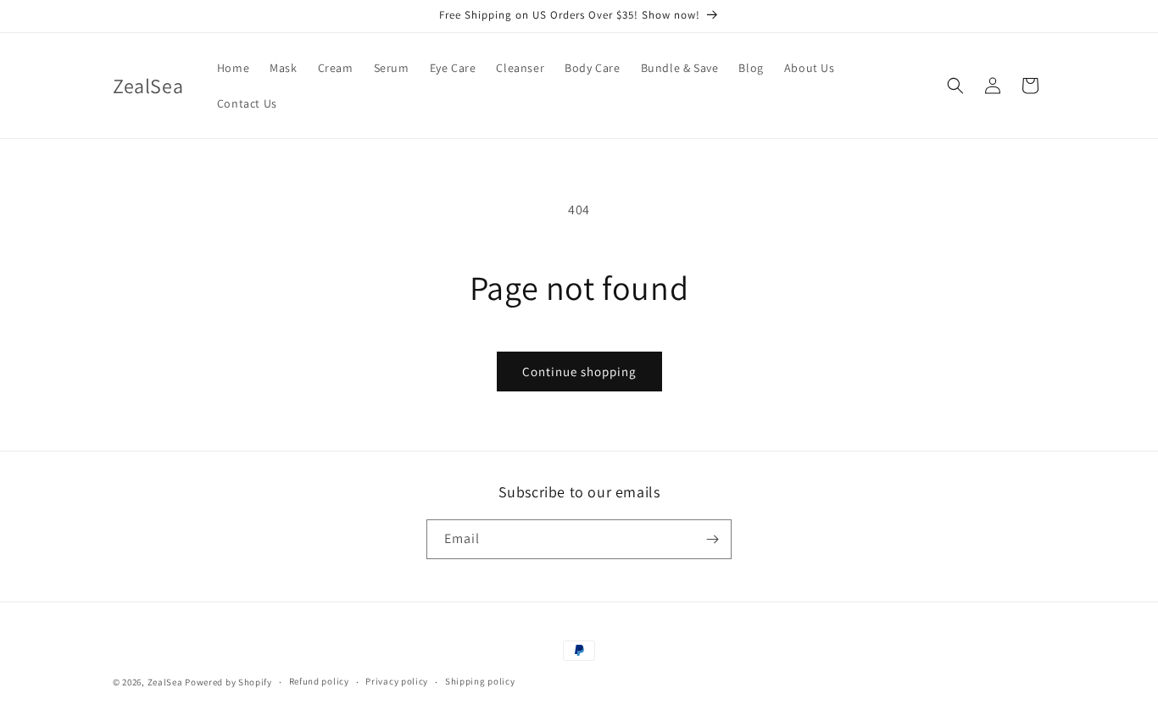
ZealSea (165, 682)
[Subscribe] (712, 539)
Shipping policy (480, 681)
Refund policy (319, 681)
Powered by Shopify (228, 682)
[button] (955, 85)
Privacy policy (396, 681)
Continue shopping (579, 371)
